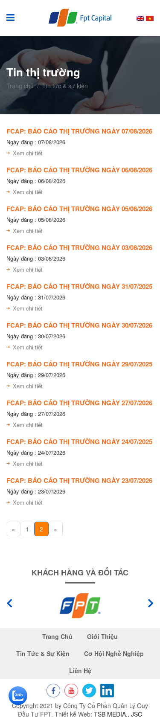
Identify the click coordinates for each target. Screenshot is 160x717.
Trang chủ (20, 86)
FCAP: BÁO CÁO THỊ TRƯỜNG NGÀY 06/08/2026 (79, 169)
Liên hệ (80, 671)
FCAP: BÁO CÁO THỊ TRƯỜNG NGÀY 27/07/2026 (79, 402)
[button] (151, 603)
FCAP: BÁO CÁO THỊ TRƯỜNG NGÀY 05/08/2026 (79, 208)
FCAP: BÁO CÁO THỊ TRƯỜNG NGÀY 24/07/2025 (79, 441)
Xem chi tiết (28, 153)
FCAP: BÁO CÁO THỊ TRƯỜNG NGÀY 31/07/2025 (79, 286)
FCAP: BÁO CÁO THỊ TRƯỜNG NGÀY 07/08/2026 (79, 131)
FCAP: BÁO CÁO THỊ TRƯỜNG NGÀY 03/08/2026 (79, 247)
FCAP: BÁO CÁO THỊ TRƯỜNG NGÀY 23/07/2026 (79, 480)
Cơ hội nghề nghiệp (114, 654)
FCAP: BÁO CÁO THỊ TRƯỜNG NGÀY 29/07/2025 (79, 364)
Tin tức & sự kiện (43, 654)
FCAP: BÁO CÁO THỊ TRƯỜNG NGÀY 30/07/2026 (79, 325)
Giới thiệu (102, 637)
